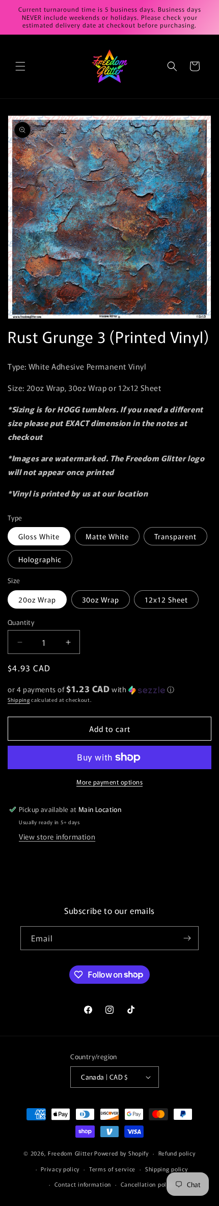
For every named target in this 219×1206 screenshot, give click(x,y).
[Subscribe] (187, 938)
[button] (20, 66)
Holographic (40, 559)
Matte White (107, 536)
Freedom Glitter (70, 1153)
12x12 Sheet (166, 599)
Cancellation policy (147, 1184)
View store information (57, 836)
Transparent (175, 536)
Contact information (82, 1184)
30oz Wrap (100, 599)
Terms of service (112, 1169)
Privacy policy (60, 1169)
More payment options (109, 781)
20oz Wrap (37, 599)
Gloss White (39, 536)
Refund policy (177, 1153)
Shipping (19, 699)
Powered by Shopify (121, 1153)
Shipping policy (166, 1169)
